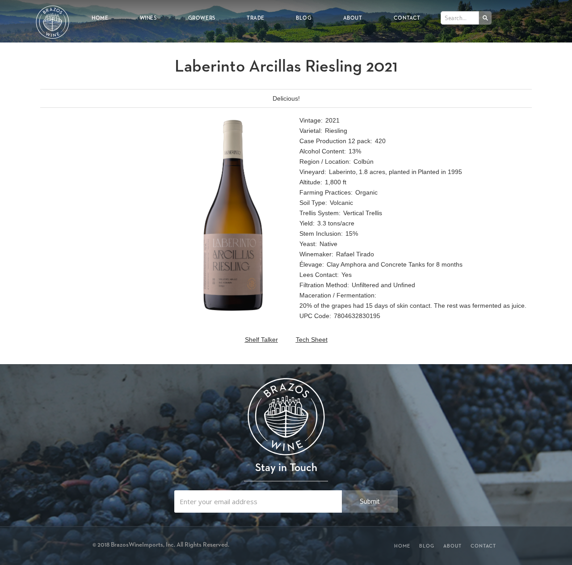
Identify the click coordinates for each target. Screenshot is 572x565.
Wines (148, 17)
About (352, 17)
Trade (256, 17)
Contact (407, 17)
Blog (303, 17)
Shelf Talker (261, 339)
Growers (201, 17)
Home (100, 17)
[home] (52, 16)
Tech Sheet (312, 339)
